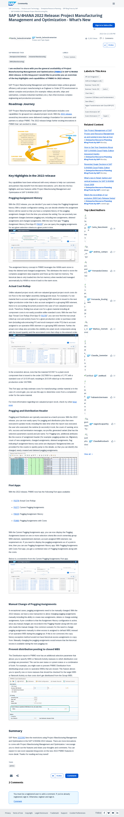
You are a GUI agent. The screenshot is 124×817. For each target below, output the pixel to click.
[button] (105, 45)
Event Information (91, 112)
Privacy (8, 813)
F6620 (39, 224)
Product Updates (69, 57)
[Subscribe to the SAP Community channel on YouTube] (113, 813)
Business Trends (90, 85)
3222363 (21, 738)
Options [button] (94, 29)
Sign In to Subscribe (103, 25)
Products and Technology (30, 8)
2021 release (66, 114)
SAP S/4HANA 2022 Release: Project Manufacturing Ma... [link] (29, 11)
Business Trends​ (90, 89)
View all (87, 454)
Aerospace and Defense (18, 57)
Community (23, 3)
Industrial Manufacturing (37, 57)
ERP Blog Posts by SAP (70, 8)
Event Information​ (91, 116)
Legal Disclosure (41, 813)
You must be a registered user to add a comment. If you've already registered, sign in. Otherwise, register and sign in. (42, 795)
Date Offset (89, 101)
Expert (105, 116)
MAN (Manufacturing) (17, 61)
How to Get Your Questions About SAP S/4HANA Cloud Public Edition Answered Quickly (99, 150)
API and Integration (91, 77)
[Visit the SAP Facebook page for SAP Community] (104, 813)
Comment (18, 801)
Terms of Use (18, 813)
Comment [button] (71, 776)
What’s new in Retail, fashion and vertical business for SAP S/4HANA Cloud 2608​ (99, 181)
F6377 (16, 507)
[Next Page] (101, 118)
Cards (105, 89)
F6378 (43, 316)
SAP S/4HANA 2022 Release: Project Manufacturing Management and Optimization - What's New (55, 17)
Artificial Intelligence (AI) (93, 81)
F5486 (16, 521)
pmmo (12, 766)
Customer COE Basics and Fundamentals (99, 97)
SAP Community (14, 8)
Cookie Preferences (77, 813)
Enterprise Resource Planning (51, 8)
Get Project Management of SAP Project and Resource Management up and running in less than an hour (99, 133)
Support (64, 813)
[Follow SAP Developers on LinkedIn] (117, 813)
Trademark (54, 813)
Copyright (29, 813)
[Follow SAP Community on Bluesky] (109, 813)
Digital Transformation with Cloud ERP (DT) (99, 105)
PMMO (58, 72)
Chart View (88, 93)
